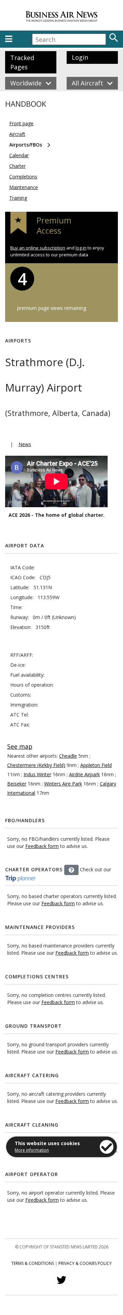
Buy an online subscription (37, 248)
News (24, 444)
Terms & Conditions (32, 1263)
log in (81, 248)
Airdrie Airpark (84, 774)
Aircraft (17, 134)
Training (18, 198)
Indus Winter (37, 774)
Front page (21, 123)
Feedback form (42, 846)
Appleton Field (96, 765)
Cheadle (68, 756)
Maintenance (23, 187)
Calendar (19, 155)
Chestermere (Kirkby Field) (36, 765)
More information (32, 1150)
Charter (17, 166)
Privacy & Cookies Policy (85, 1263)
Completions (23, 176)
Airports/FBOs (25, 144)
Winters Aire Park (63, 783)
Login (80, 57)
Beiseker (16, 783)
